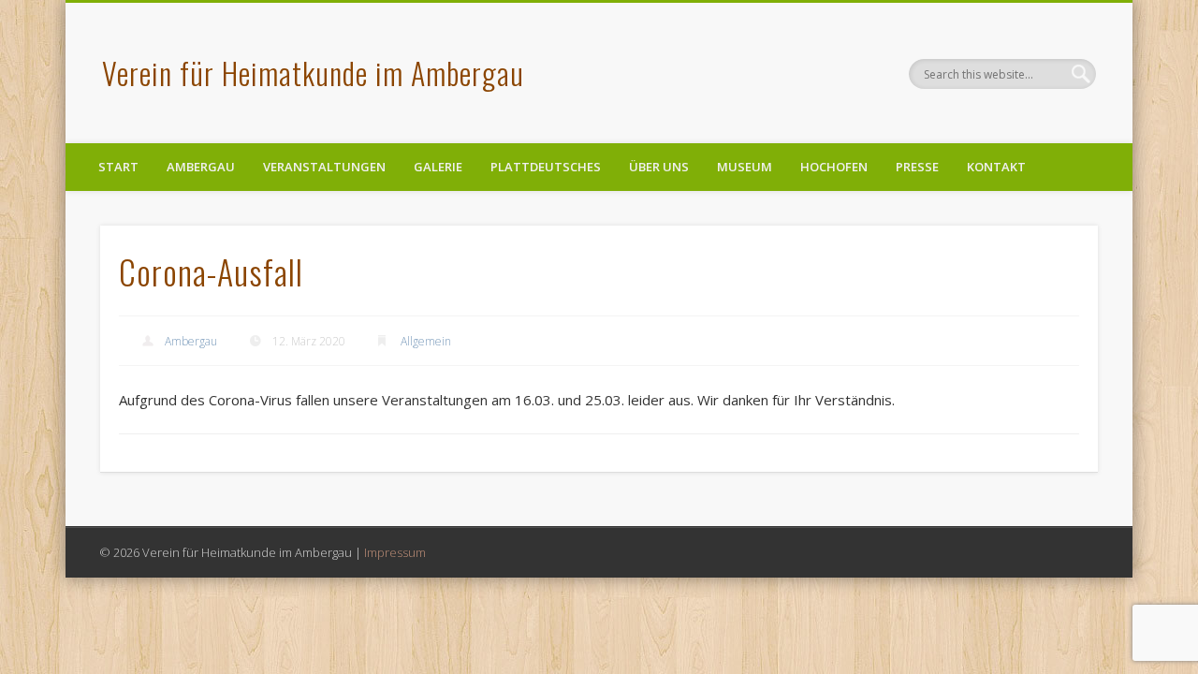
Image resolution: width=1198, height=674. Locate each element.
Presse (917, 166)
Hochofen (834, 166)
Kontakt (996, 166)
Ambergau (201, 166)
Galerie (438, 166)
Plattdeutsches (545, 166)
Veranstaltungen (324, 166)
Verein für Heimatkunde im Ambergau (313, 73)
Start (118, 166)
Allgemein (426, 341)
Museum (744, 166)
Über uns (659, 166)
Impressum (395, 552)
